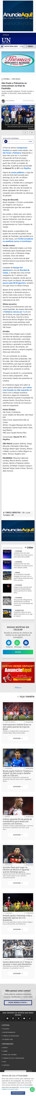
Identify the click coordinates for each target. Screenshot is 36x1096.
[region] (18, 486)
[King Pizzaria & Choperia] (18, 672)
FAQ (4, 1061)
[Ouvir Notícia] (5, 141)
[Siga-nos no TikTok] (30, 1018)
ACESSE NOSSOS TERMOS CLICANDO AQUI (16, 1088)
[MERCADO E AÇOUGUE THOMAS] (18, 62)
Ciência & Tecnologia (11, 1036)
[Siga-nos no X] (19, 1018)
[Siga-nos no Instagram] (13, 1018)
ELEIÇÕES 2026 (8, 1039)
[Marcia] (18, 687)
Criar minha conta (17, 1002)
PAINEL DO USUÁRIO (10, 1054)
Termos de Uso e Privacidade (13, 1058)
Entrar (6, 35)
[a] (18, 16)
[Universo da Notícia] (12, 41)
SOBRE (5, 1051)
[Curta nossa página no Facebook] (7, 1018)
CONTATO (6, 1065)
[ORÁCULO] (18, 530)
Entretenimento (9, 1032)
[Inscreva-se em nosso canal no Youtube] (24, 1018)
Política (6, 1029)
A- (25, 132)
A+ (32, 132)
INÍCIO (5, 1047)
